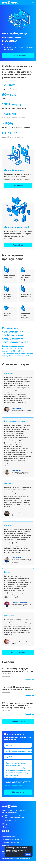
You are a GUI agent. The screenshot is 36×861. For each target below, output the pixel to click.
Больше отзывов (18, 652)
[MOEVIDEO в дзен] (7, 831)
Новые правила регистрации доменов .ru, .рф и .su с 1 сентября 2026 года (17, 671)
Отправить (18, 792)
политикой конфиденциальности (16, 850)
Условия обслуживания (9, 836)
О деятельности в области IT (10, 842)
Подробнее (18, 185)
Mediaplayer (5, 845)
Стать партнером (18, 55)
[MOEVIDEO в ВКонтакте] (3, 831)
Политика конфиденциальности (12, 839)
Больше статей (18, 721)
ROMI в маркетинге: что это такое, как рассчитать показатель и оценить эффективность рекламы (17, 705)
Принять (28, 854)
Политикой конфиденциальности (13, 785)
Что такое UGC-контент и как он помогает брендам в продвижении (17, 688)
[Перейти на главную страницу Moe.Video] (10, 2)
